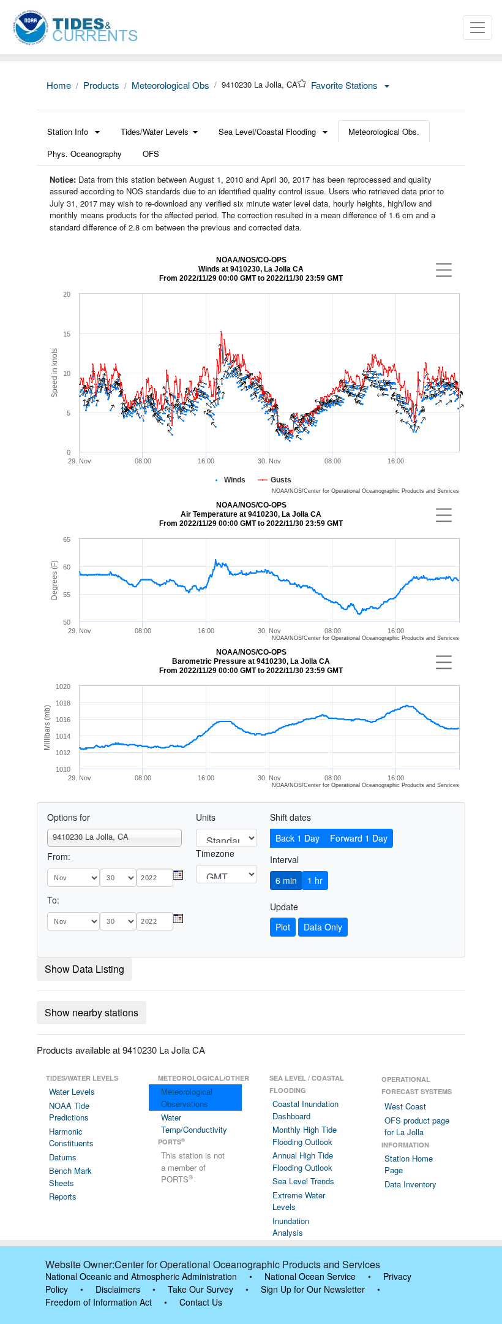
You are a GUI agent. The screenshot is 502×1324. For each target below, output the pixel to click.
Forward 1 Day (359, 838)
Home (59, 84)
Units (205, 817)
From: (58, 856)
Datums (63, 1157)
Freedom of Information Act (98, 1302)
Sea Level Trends (303, 1181)
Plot (282, 927)
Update (284, 906)
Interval (284, 859)
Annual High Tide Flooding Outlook (302, 1161)
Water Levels (72, 1091)
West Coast (405, 1106)
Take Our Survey (200, 1289)
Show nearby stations (91, 1012)
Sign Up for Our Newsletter (313, 1289)
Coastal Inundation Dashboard (305, 1110)
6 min (286, 880)
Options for (68, 817)
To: (53, 900)
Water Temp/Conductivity (194, 1123)
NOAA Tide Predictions (69, 1112)
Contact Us (200, 1302)
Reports (63, 1196)
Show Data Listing (84, 969)
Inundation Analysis (290, 1227)
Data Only (323, 927)
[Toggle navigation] (477, 27)
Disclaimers (118, 1289)
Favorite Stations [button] (345, 84)
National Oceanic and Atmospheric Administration (141, 1276)
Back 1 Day (297, 838)
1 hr (315, 880)
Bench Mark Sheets (70, 1177)
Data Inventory (410, 1184)
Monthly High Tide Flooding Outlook (304, 1135)
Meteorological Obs (170, 84)
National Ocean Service (310, 1276)
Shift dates (290, 817)
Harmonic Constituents (71, 1137)
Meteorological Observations (186, 1097)
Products (101, 84)
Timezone (215, 853)
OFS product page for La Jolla (416, 1126)
